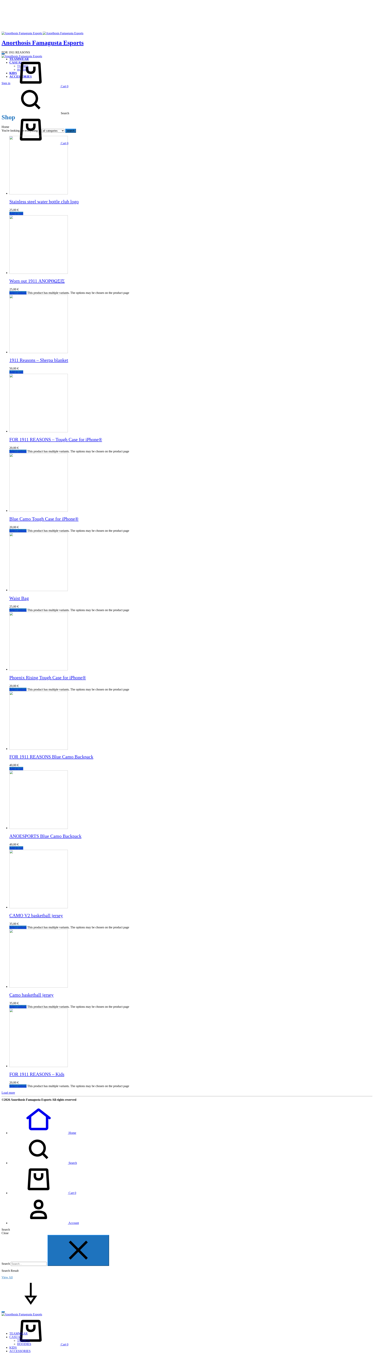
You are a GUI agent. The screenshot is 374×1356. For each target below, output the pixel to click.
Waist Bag (19, 598)
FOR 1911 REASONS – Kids (36, 1074)
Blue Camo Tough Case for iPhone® (44, 518)
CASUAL (15, 1337)
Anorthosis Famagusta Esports (43, 42)
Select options (17, 292)
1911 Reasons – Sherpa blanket (38, 360)
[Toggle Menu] (3, 53)
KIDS (13, 1347)
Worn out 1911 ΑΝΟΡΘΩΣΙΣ (37, 281)
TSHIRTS (23, 1340)
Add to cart (16, 213)
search (70, 130)
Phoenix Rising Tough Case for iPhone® (47, 677)
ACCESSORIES (20, 1351)
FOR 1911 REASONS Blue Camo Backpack (51, 756)
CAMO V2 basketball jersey (36, 915)
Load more (8, 1092)
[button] (42, 1132)
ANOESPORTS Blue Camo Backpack (45, 836)
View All (7, 1277)
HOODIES (24, 1344)
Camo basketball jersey (31, 994)
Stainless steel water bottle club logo (44, 201)
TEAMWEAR (18, 1333)
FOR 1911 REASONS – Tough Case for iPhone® (55, 439)
